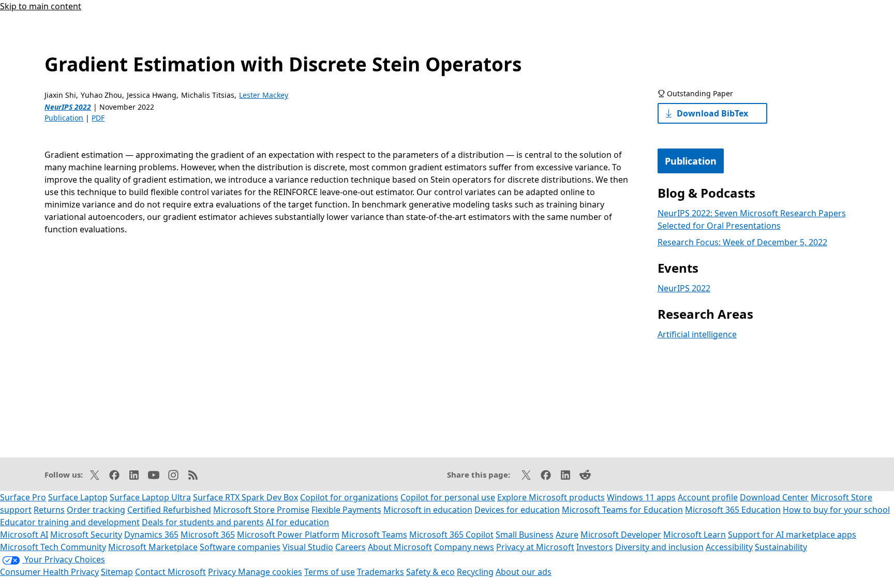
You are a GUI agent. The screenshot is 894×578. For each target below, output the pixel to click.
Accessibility (729, 547)
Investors (594, 547)
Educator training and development (70, 522)
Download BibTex (712, 113)
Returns (49, 509)
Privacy (223, 571)
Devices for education (517, 509)
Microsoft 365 (208, 534)
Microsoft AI (24, 534)
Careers (350, 547)
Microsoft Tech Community (53, 547)
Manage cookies (270, 571)
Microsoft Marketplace (153, 547)
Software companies (240, 547)
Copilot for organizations (349, 497)
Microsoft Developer (620, 534)
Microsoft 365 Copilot (451, 534)
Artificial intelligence (697, 334)
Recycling (475, 571)
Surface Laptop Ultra (150, 497)
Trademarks (380, 571)
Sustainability (781, 547)
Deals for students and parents (203, 522)
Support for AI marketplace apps (792, 534)
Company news (464, 547)
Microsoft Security (86, 534)
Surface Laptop (78, 497)
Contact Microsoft (170, 571)
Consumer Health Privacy (49, 571)
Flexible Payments (346, 509)
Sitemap (117, 571)
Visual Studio (307, 547)
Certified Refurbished (169, 509)
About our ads (524, 571)
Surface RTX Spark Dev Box (245, 497)
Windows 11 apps (641, 497)
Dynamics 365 (151, 534)
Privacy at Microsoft (535, 547)
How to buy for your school (836, 509)
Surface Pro (23, 497)
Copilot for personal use (447, 497)
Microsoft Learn (694, 534)
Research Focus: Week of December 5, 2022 (742, 242)
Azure (567, 534)
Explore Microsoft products (551, 497)
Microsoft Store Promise (261, 509)
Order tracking (96, 509)
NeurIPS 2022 (67, 107)
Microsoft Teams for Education (622, 509)
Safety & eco (430, 571)
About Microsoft (400, 547)
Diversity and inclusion (659, 547)
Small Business (525, 534)
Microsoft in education (427, 509)
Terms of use (329, 571)
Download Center (774, 497)
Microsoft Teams (374, 534)
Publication (63, 118)
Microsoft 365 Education (733, 509)
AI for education (297, 522)
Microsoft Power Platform (288, 534)
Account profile (708, 497)
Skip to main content (40, 6)
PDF (98, 118)
